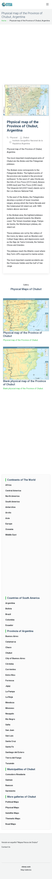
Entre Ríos (10, 675)
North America (12, 496)
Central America (13, 490)
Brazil (8, 614)
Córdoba (9, 664)
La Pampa (10, 691)
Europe (8, 524)
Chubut (8, 653)
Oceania (9, 529)
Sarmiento (10, 791)
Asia (7, 518)
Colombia (9, 620)
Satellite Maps (12, 813)
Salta (7, 724)
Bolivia (8, 608)
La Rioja (9, 697)
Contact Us (6, 847)
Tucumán (9, 763)
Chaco (8, 647)
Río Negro (10, 719)
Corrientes (10, 669)
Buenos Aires (11, 636)
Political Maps (12, 802)
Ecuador (9, 625)
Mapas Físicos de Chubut (27, 842)
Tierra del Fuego (13, 758)
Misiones (9, 708)
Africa (8, 485)
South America (12, 501)
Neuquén (9, 713)
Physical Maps (12, 807)
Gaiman (8, 780)
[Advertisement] (26, 53)
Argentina (10, 603)
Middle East (10, 535)
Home (4, 21)
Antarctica (10, 507)
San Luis (9, 736)
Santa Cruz (10, 741)
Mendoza (9, 702)
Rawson (9, 785)
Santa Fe (9, 747)
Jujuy (7, 686)
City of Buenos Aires (15, 658)
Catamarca (10, 642)
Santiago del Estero (14, 752)
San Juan (9, 730)
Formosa (9, 680)
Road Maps (10, 824)
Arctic (8, 512)
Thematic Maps (12, 818)
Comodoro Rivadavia (15, 774)
